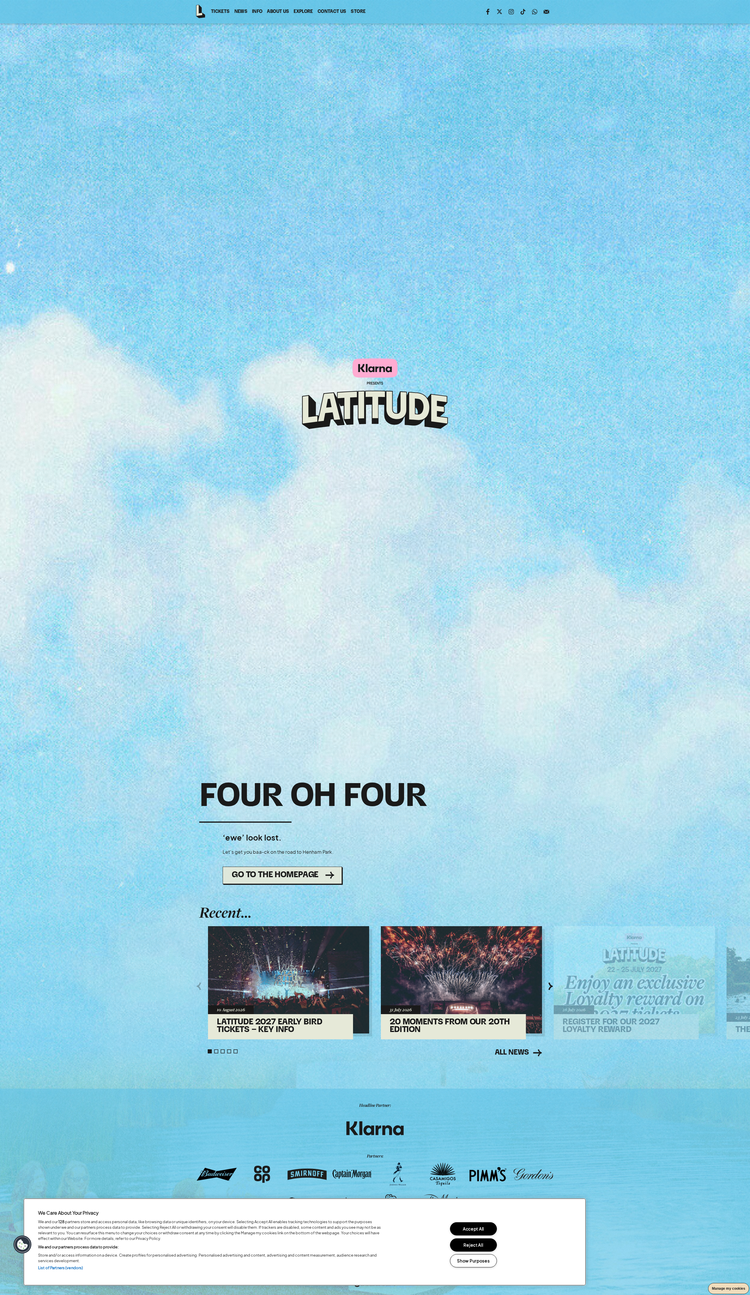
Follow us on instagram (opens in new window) (511, 12)
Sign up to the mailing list (546, 12)
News (240, 11)
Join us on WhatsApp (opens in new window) (535, 12)
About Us (278, 11)
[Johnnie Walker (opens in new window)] (398, 1174)
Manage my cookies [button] (728, 1288)
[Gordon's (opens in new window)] (533, 1174)
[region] (304, 1242)
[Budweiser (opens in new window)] (217, 1174)
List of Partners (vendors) (60, 1267)
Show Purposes (473, 1260)
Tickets (220, 11)
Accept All (473, 1228)
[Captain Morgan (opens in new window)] (352, 1174)
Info (257, 11)
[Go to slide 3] (222, 1051)
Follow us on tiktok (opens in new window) (523, 12)
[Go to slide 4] (229, 1051)
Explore (303, 11)
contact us (332, 12)
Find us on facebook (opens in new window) (488, 12)
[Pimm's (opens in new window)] (488, 1174)
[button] (22, 1244)
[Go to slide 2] (216, 1051)
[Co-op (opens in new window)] (262, 1174)
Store (358, 12)
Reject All (473, 1244)
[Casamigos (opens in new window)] (443, 1174)
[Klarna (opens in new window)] (375, 1128)
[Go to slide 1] (210, 1051)
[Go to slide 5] (235, 1051)
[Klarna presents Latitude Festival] (375, 394)
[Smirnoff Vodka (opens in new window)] (307, 1174)
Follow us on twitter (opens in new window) (499, 12)
